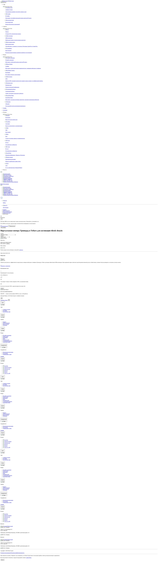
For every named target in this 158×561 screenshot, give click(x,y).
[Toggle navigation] (0, 1)
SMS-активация (6, 210)
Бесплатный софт (6, 311)
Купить (8, 243)
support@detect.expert (8, 526)
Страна (2, 233)
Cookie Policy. (29, 557)
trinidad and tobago (6, 212)
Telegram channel (7, 367)
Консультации (6, 324)
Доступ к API (7, 373)
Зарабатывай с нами (7, 354)
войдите (21, 249)
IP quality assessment (7, 335)
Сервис (2, 235)
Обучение (5, 325)
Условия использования (5, 552)
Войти (1, 184)
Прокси (4, 321)
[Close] (3, 2)
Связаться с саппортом (5, 265)
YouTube (6, 366)
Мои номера (3, 227)
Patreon (5, 371)
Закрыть (2, 259)
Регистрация (6, 184)
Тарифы (2, 356)
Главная (4, 209)
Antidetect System (6, 309)
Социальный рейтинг (7, 340)
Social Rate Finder (6, 342)
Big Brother (5, 337)
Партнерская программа (8, 352)
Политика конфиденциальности (17, 552)
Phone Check (5, 336)
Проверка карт (6, 339)
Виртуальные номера (7, 211)
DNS (4, 338)
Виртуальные (12, 226)
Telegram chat (7, 368)
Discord (6, 370)
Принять (2, 559)
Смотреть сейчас (4, 300)
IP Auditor (5, 310)
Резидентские (5, 226)
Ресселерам (5, 353)
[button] (80, 5)
